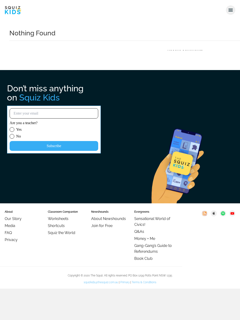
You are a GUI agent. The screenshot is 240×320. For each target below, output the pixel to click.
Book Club (143, 258)
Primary (125, 282)
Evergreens (141, 211)
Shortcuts (56, 225)
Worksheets (58, 218)
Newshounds (100, 211)
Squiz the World (61, 233)
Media (10, 225)
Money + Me (144, 238)
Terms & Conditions (144, 282)
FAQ (8, 233)
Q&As (139, 231)
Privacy (11, 240)
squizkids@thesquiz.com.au (101, 282)
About (9, 211)
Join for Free (101, 225)
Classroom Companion (63, 211)
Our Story (13, 218)
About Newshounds (108, 218)
